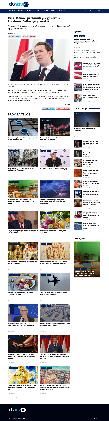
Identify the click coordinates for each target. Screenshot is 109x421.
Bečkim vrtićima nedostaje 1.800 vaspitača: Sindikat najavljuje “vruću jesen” (21, 201)
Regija (48, 306)
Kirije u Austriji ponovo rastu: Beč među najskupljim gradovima (22, 170)
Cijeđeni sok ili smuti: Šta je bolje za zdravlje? (53, 231)
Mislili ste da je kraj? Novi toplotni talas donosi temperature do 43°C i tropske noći (22, 387)
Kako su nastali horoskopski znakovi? (84, 129)
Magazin (38, 11)
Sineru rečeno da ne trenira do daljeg (53, 169)
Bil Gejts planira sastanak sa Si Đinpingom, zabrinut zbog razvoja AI (21, 324)
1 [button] (95, 276)
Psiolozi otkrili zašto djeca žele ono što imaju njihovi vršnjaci (91, 183)
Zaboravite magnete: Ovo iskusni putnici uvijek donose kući (22, 262)
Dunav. (24, 418)
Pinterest (33, 36)
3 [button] (98, 276)
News (76, 36)
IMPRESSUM (96, 418)
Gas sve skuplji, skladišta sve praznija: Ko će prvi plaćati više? (23, 139)
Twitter (19, 36)
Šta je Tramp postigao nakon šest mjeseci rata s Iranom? (23, 231)
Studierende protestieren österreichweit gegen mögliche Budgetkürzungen (85, 41)
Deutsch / (92, 11)
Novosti (21, 11)
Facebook (11, 36)
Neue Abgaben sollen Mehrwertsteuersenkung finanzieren (91, 97)
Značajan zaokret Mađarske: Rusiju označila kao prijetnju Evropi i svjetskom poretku (54, 356)
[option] (87, 259)
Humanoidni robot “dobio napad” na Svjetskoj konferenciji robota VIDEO (91, 192)
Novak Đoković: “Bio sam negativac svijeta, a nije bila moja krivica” (90, 143)
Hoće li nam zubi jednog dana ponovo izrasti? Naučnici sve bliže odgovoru (53, 262)
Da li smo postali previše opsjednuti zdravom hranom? (20, 293)
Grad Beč (62, 11)
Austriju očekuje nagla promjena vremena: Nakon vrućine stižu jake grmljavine (52, 201)
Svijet (16, 213)
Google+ (26, 36)
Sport (46, 11)
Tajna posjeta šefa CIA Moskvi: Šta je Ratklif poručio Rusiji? (53, 293)
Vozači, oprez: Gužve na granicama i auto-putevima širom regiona (55, 324)
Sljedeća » (16, 398)
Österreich (82, 36)
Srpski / (87, 11)
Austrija (10, 33)
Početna (12, 11)
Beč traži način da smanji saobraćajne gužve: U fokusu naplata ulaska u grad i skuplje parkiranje (54, 387)
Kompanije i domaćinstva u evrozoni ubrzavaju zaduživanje (53, 139)
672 (13, 398)
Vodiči (53, 11)
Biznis (29, 11)
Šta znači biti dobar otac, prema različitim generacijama (90, 162)
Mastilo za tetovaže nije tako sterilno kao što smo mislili (91, 152)
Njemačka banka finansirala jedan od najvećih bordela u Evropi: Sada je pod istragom (21, 356)
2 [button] (96, 276)
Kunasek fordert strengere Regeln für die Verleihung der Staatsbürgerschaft (91, 64)
